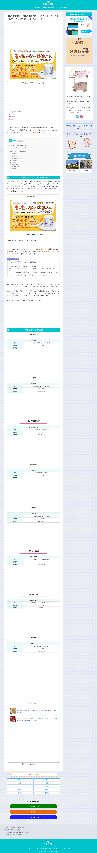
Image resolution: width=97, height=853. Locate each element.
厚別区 (20, 789)
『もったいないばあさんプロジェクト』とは (22, 145)
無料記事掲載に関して (48, 7)
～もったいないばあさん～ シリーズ (32, 196)
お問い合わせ (37, 7)
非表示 (20, 140)
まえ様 (67, 134)
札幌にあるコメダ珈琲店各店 (18, 151)
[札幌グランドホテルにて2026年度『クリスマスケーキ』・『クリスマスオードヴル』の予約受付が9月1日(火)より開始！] (34, 722)
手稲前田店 (14, 160)
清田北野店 (14, 156)
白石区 (47, 786)
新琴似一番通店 (16, 164)
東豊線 (33, 817)
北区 (47, 779)
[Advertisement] (33, 36)
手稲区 (47, 793)
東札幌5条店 (15, 153)
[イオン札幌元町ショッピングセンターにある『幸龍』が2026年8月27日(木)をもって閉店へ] (34, 714)
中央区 (20, 779)
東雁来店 (14, 169)
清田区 (20, 793)
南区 (20, 786)
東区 (20, 783)
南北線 (33, 806)
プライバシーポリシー (64, 848)
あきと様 (82, 134)
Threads (11, 119)
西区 (47, 783)
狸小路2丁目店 (15, 166)
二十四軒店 (14, 162)
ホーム (29, 7)
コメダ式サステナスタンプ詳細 (20, 148)
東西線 (33, 812)
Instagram (11, 116)
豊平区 (47, 789)
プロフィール (35, 848)
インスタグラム (66, 7)
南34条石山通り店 (16, 158)
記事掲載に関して (52, 848)
